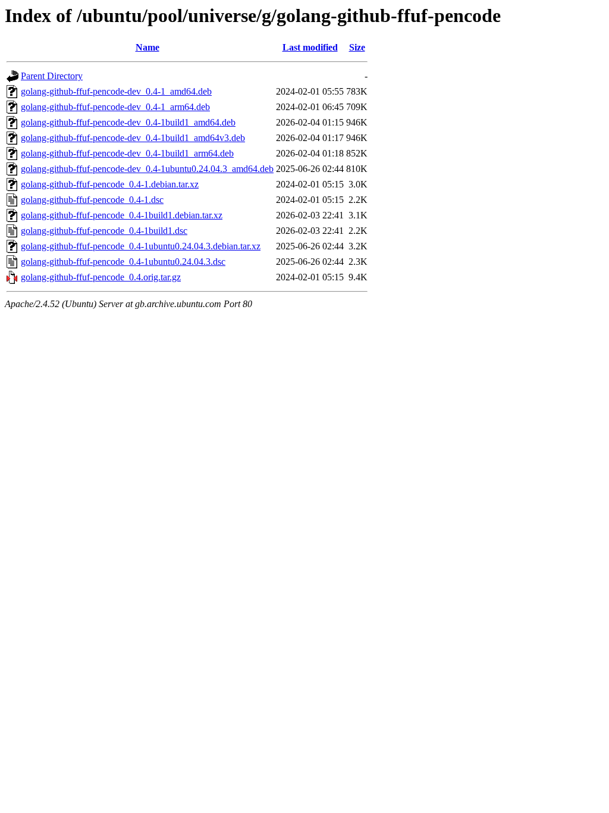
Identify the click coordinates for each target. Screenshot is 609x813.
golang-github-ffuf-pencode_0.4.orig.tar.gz (101, 277)
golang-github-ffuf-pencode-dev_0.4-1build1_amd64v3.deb (133, 138)
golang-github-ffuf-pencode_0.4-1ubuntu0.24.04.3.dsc (123, 262)
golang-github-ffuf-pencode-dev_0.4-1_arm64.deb (115, 107)
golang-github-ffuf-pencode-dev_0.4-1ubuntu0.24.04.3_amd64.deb (147, 169)
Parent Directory (52, 76)
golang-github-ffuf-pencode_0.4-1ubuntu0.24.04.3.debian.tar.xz (140, 246)
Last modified (310, 47)
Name (147, 47)
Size (357, 47)
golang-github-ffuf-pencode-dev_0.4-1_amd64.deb (116, 91)
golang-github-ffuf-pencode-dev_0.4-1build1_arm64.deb (127, 153)
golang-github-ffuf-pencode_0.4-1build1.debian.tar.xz (121, 215)
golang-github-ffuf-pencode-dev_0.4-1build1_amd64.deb (128, 122)
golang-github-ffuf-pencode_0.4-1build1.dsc (104, 231)
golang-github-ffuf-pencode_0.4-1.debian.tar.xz (110, 184)
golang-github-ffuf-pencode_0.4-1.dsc (92, 200)
